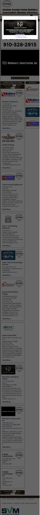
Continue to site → (21, 37)
